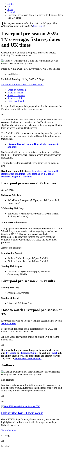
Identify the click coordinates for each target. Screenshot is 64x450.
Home (10, 3)
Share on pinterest (16, 95)
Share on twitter (15, 92)
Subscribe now (8, 430)
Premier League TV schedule (16, 176)
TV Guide (11, 353)
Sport (10, 9)
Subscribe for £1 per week (22, 413)
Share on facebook (16, 89)
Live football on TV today (40, 173)
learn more (38, 26)
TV (9, 6)
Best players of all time (13, 173)
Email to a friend (15, 101)
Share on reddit (14, 98)
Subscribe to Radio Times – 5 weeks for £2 (22, 84)
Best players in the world (45, 171)
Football (11, 12)
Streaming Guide (29, 353)
